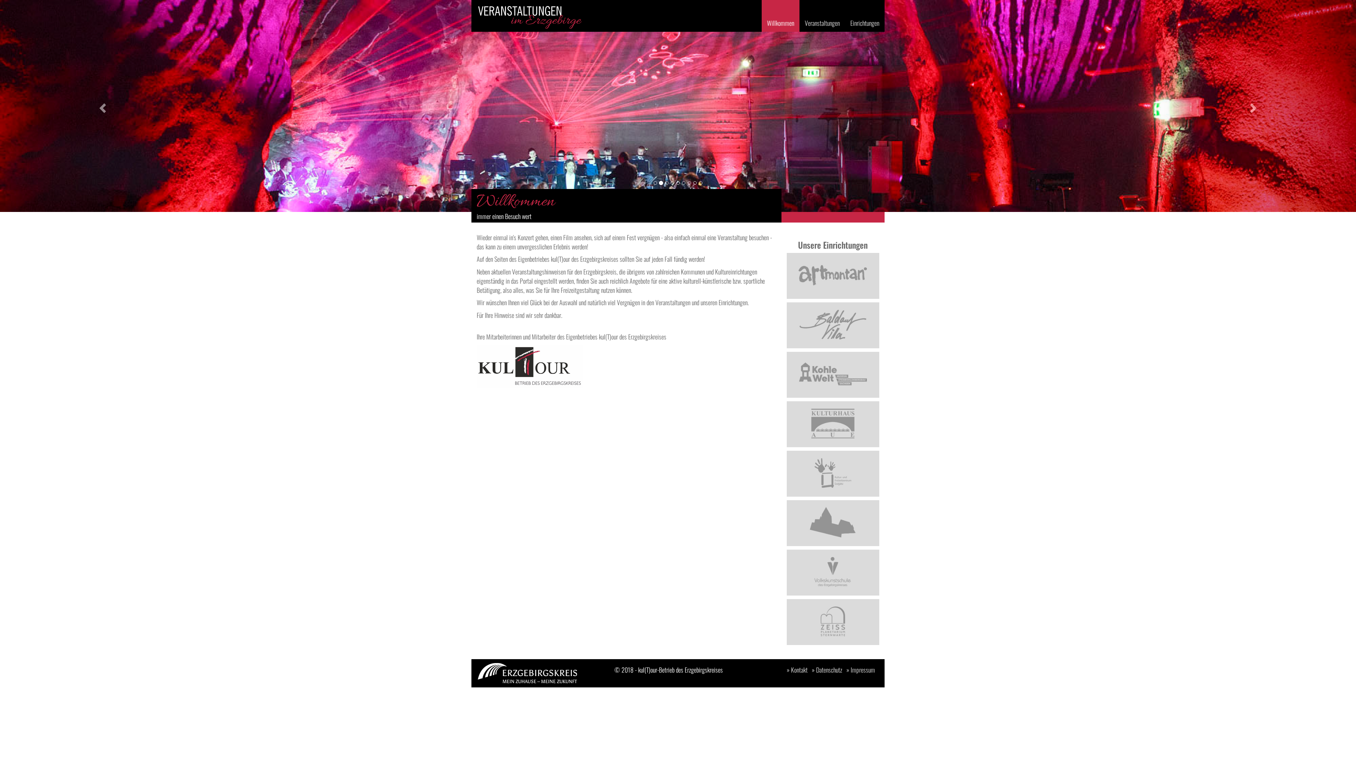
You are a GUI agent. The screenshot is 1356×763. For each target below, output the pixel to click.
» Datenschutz (827, 669)
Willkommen (780, 23)
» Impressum (860, 669)
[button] (101, 106)
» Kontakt (797, 669)
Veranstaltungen (822, 23)
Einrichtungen (864, 23)
